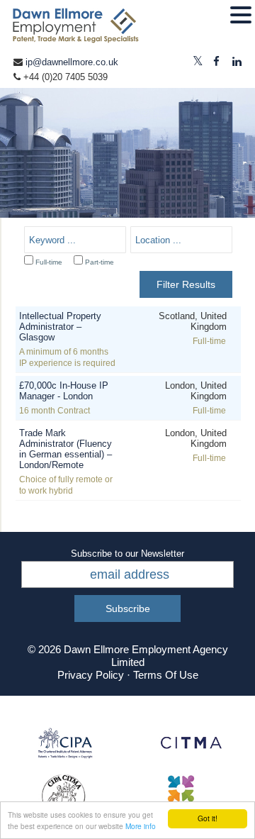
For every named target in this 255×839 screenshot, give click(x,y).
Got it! (207, 818)
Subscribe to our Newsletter (127, 553)
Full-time (48, 262)
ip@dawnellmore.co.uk (72, 62)
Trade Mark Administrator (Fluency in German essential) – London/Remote (65, 449)
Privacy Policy (90, 675)
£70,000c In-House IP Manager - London (63, 390)
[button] (240, 15)
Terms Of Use (165, 675)
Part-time (99, 262)
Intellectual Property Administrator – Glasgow (60, 327)
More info (140, 826)
